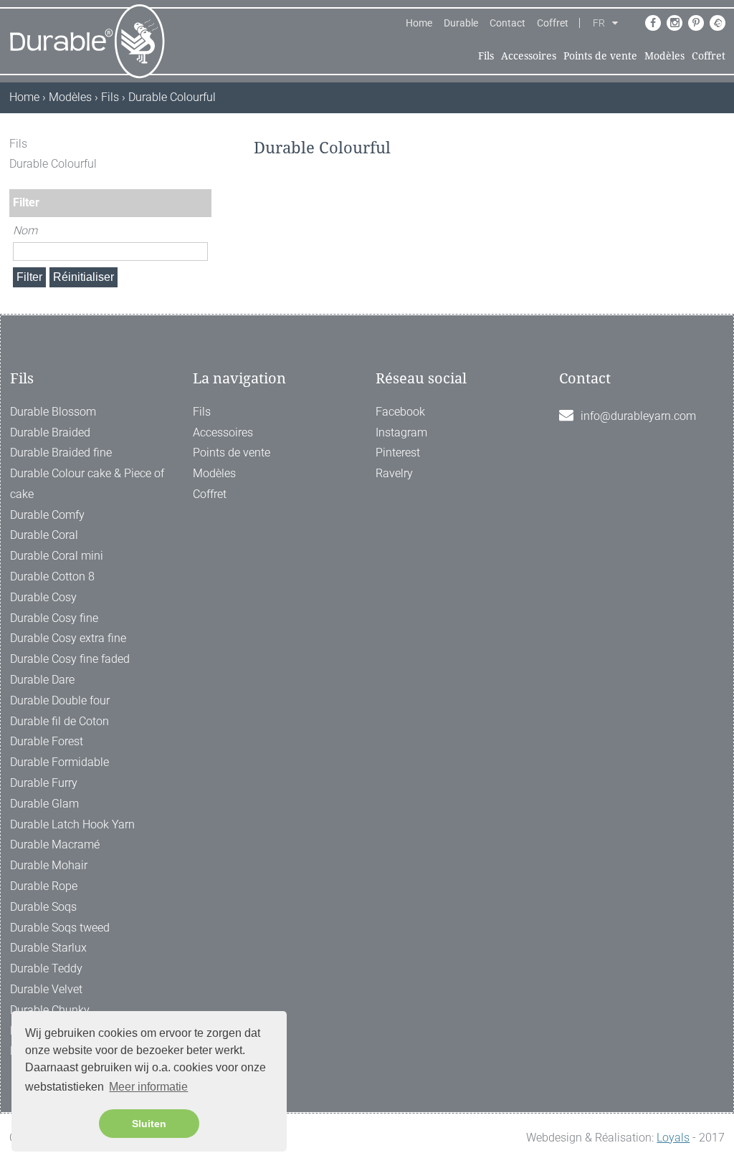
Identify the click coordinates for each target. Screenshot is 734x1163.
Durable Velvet (46, 989)
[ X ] (202, 143)
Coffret (552, 23)
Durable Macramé (55, 844)
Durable (461, 23)
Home (419, 23)
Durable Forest (46, 741)
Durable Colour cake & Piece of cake (87, 483)
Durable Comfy (47, 515)
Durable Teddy (46, 968)
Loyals (673, 1137)
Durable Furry (43, 783)
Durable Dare (42, 679)
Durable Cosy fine (54, 618)
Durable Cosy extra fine (68, 638)
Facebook (400, 411)
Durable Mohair (48, 865)
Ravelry (394, 473)
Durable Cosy (43, 597)
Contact (507, 23)
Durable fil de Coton (59, 721)
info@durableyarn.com (638, 416)
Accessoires (528, 56)
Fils (486, 56)
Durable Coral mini (56, 556)
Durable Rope (43, 886)
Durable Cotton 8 (52, 576)
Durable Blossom (53, 411)
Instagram (401, 432)
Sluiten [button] (149, 1123)
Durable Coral (44, 535)
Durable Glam (44, 803)
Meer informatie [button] (148, 1087)
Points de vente (600, 56)
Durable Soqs (43, 907)
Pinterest (398, 452)
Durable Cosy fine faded (70, 659)
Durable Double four (60, 700)
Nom (25, 230)
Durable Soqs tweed (60, 927)
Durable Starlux (48, 947)
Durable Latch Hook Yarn (72, 824)
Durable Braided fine (61, 452)
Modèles (664, 56)
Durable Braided (50, 432)
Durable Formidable (59, 762)
